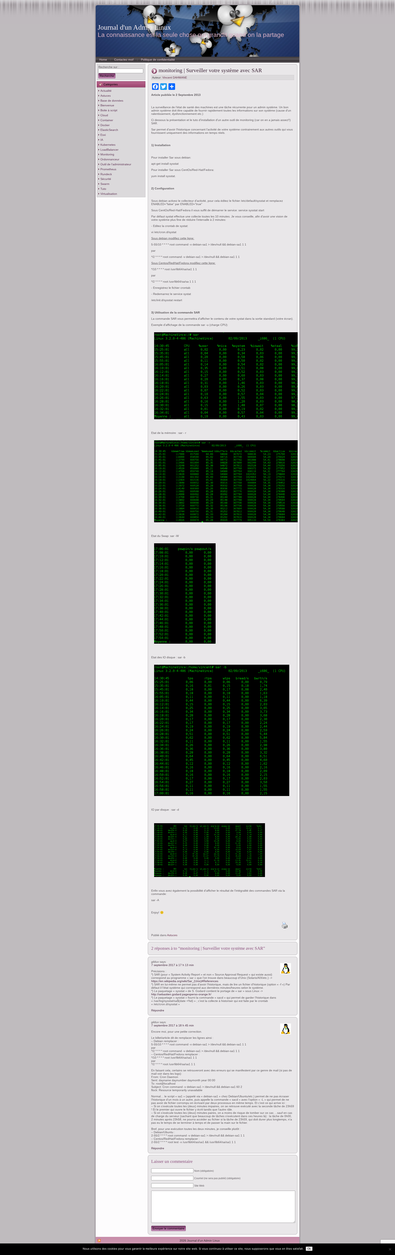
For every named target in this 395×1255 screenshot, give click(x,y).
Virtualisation (108, 193)
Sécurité (105, 179)
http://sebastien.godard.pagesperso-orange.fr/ (181, 994)
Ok (309, 1248)
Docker (105, 125)
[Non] (390, 1249)
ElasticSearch (109, 129)
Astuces (105, 95)
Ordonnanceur (109, 159)
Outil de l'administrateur (115, 164)
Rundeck (106, 174)
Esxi (103, 134)
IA (101, 139)
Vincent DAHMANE (174, 77)
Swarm (104, 183)
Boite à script (108, 110)
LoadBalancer (109, 149)
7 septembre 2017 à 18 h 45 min (172, 1025)
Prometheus (108, 169)
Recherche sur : (108, 67)
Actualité (106, 90)
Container (106, 120)
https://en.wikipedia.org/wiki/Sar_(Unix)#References (184, 981)
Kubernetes (107, 144)
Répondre (157, 1010)
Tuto (103, 188)
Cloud (104, 115)
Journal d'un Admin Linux (134, 27)
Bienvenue (107, 105)
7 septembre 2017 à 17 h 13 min (172, 965)
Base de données (111, 100)
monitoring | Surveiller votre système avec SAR (210, 70)
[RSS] (99, 1240)
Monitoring (107, 154)
